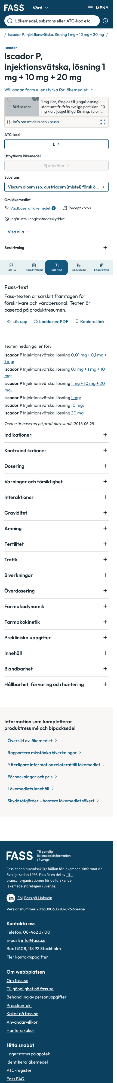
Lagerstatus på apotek (28, 1053)
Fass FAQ (15, 1078)
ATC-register (19, 1070)
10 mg (77, 405)
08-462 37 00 (36, 932)
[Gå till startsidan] (14, 7)
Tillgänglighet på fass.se (30, 988)
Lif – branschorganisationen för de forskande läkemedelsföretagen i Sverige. (40, 880)
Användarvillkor (22, 1022)
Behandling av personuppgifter (37, 997)
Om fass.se (17, 980)
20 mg (77, 413)
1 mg (75, 397)
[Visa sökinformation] (105, 20)
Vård (37, 7)
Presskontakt (19, 1005)
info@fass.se (33, 940)
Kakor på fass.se (22, 1013)
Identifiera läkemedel (27, 1062)
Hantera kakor (21, 1030)
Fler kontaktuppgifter (27, 957)
